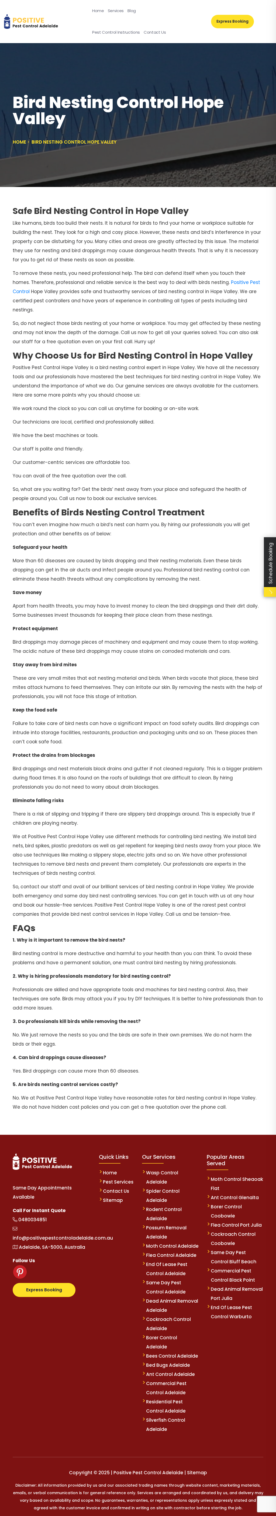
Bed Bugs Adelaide (168, 1365)
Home (98, 10)
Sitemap (113, 1200)
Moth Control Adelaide (172, 1246)
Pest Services (118, 1182)
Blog (131, 10)
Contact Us (155, 32)
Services (116, 10)
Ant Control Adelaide (170, 1374)
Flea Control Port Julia (236, 1225)
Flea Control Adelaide (171, 1255)
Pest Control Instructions (116, 32)
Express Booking (232, 21)
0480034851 (32, 1219)
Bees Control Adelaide (172, 1356)
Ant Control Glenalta (235, 1197)
